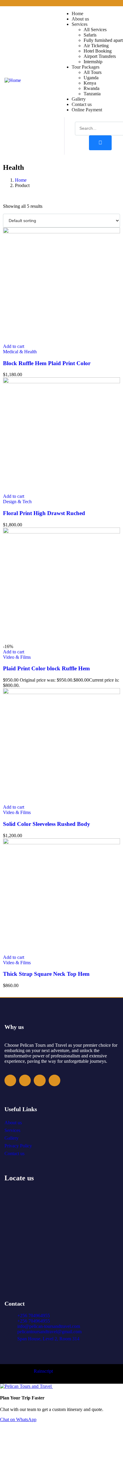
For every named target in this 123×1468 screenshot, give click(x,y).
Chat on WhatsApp (18, 1419)
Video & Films (17, 657)
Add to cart (13, 346)
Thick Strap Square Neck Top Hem (46, 974)
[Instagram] (25, 1080)
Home (21, 180)
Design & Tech (17, 501)
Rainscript (44, 1371)
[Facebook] (10, 1080)
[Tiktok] (54, 1080)
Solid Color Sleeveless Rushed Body (46, 824)
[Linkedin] (39, 1080)
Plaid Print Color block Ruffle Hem (46, 668)
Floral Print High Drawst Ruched (44, 513)
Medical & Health (20, 351)
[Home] (12, 80)
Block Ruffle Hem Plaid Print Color (46, 363)
